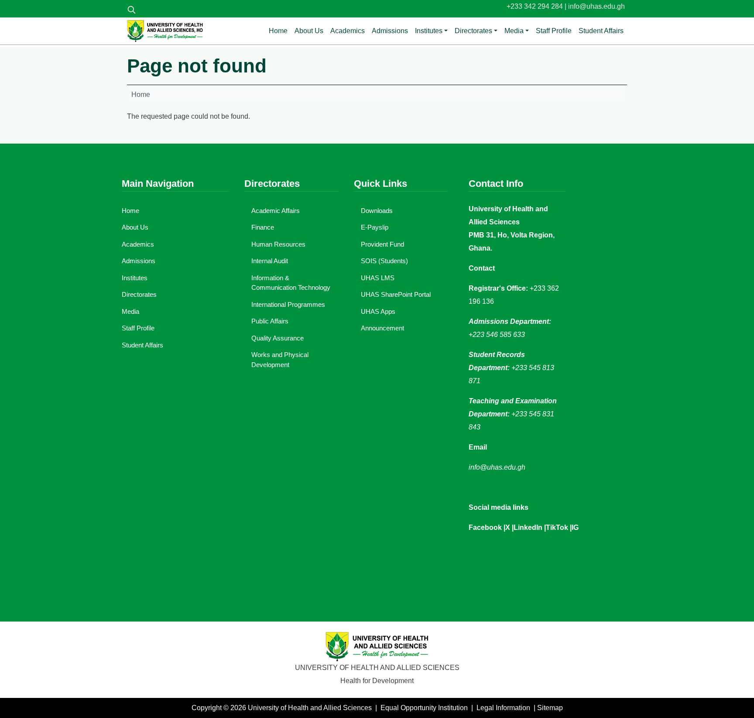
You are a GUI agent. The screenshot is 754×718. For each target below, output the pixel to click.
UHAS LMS (377, 278)
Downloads (377, 210)
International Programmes (288, 304)
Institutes (428, 30)
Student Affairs (601, 30)
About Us (309, 30)
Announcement (382, 328)
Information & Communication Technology (290, 283)
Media (514, 30)
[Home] (165, 31)
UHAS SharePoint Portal (396, 294)
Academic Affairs (275, 210)
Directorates (473, 30)
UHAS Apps (378, 311)
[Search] (131, 9)
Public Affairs (269, 321)
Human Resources (278, 244)
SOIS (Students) (384, 261)
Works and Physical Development (279, 359)
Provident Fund (382, 244)
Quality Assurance (277, 338)
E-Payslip (374, 227)
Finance (262, 227)
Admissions (390, 30)
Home (278, 30)
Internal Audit (269, 261)
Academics (347, 30)
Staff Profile (554, 30)
